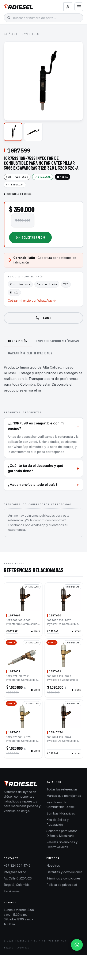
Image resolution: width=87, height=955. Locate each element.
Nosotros (53, 865)
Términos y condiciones (63, 878)
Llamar (46, 318)
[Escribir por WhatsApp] (77, 945)
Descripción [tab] (17, 341)
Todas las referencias (61, 789)
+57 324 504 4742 (17, 865)
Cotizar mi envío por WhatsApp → (32, 300)
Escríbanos (12, 891)
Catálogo (10, 33)
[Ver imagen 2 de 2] (33, 132)
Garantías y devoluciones (64, 872)
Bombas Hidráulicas (60, 813)
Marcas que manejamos (63, 795)
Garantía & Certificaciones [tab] (30, 353)
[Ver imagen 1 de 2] (13, 132)
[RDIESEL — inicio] (18, 6)
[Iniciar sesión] (67, 6)
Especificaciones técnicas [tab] (57, 341)
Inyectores (30, 33)
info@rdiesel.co (15, 872)
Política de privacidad (61, 884)
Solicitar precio (33, 237)
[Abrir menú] (78, 6)
